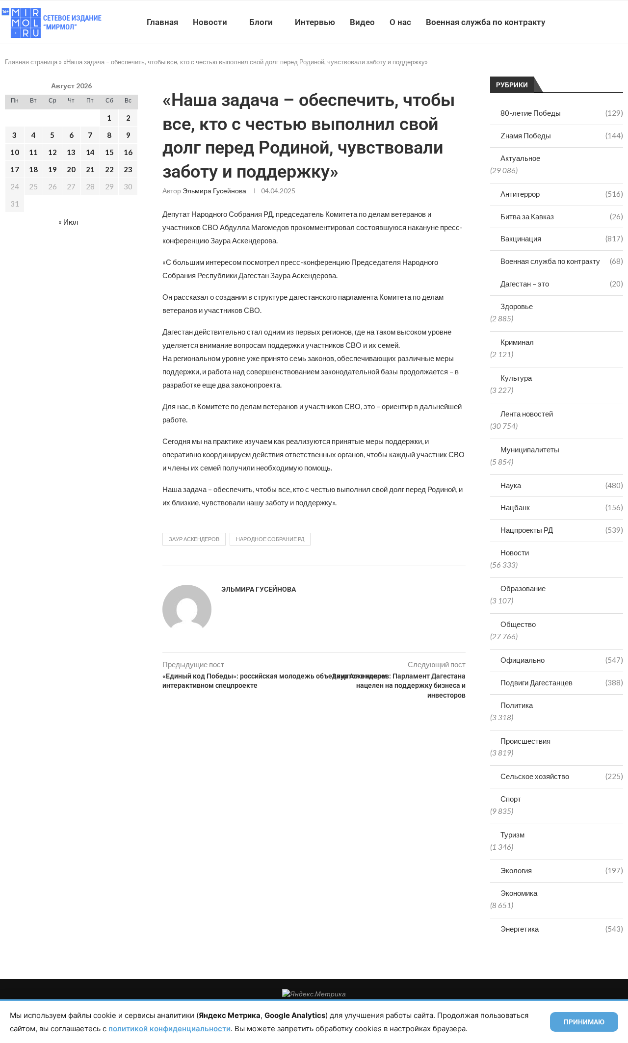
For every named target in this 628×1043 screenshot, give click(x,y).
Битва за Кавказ (561, 216)
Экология (561, 870)
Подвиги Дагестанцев (561, 682)
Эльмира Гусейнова (214, 190)
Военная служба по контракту (485, 22)
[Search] (623, 22)
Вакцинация (561, 238)
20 (71, 169)
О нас (400, 22)
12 (52, 152)
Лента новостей (526, 413)
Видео (362, 22)
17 (14, 169)
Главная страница (31, 62)
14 (90, 152)
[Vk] (587, 22)
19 (52, 169)
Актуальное (520, 158)
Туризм (512, 834)
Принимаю (584, 1022)
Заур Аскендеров (194, 539)
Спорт (510, 798)
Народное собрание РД (270, 539)
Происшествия (525, 740)
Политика (516, 705)
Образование (523, 588)
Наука (561, 485)
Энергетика (561, 928)
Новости (210, 22)
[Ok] (608, 22)
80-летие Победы (561, 112)
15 (109, 152)
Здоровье (516, 306)
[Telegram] (598, 22)
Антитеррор (561, 193)
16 (128, 152)
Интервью (315, 22)
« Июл (68, 221)
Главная (162, 22)
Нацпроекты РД (561, 529)
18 (33, 169)
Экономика (518, 892)
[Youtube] (577, 22)
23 (128, 169)
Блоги (261, 22)
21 (90, 169)
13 (71, 152)
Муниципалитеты (529, 449)
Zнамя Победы (561, 135)
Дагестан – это (561, 283)
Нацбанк (561, 507)
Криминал (517, 342)
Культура (516, 377)
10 (14, 152)
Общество (518, 624)
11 (33, 152)
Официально (561, 659)
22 (109, 169)
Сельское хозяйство (561, 776)
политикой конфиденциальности (169, 1028)
